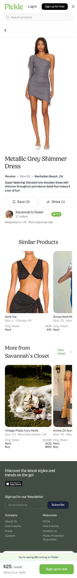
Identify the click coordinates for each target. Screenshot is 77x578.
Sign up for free (54, 6)
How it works (13, 526)
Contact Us (50, 531)
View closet (61, 351)
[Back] (5, 30)
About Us (11, 521)
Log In (32, 6)
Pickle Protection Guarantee (53, 537)
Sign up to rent (56, 569)
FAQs (46, 521)
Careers (10, 535)
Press (8, 531)
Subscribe (58, 504)
